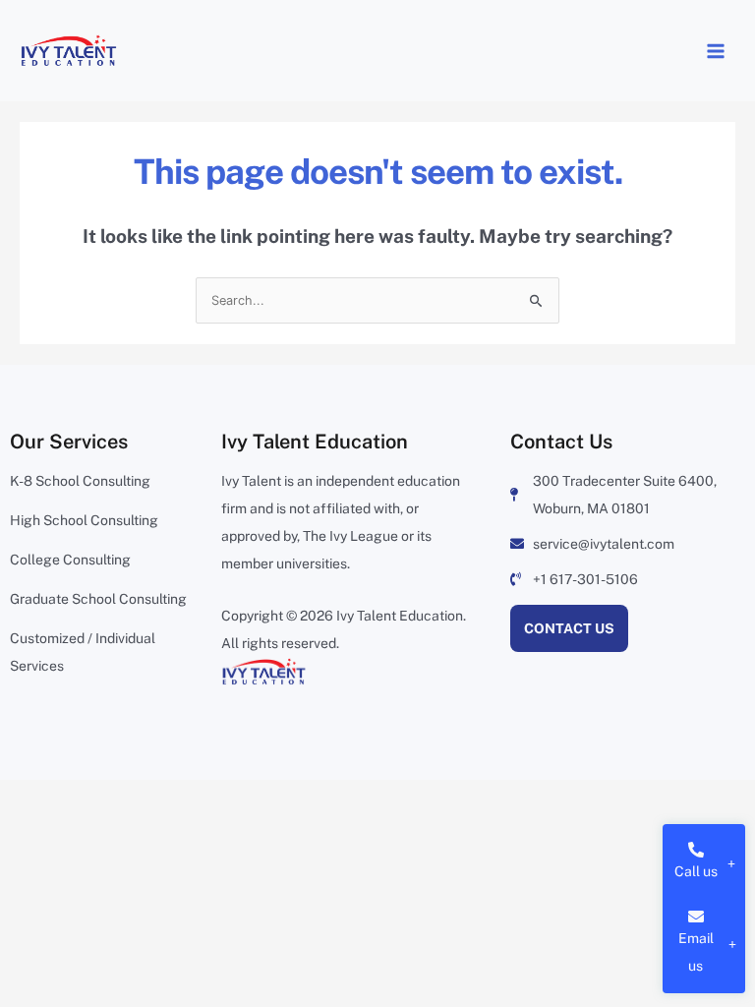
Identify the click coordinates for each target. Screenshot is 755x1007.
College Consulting (70, 559)
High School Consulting (84, 520)
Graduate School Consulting (98, 599)
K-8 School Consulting (80, 481)
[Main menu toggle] (715, 50)
